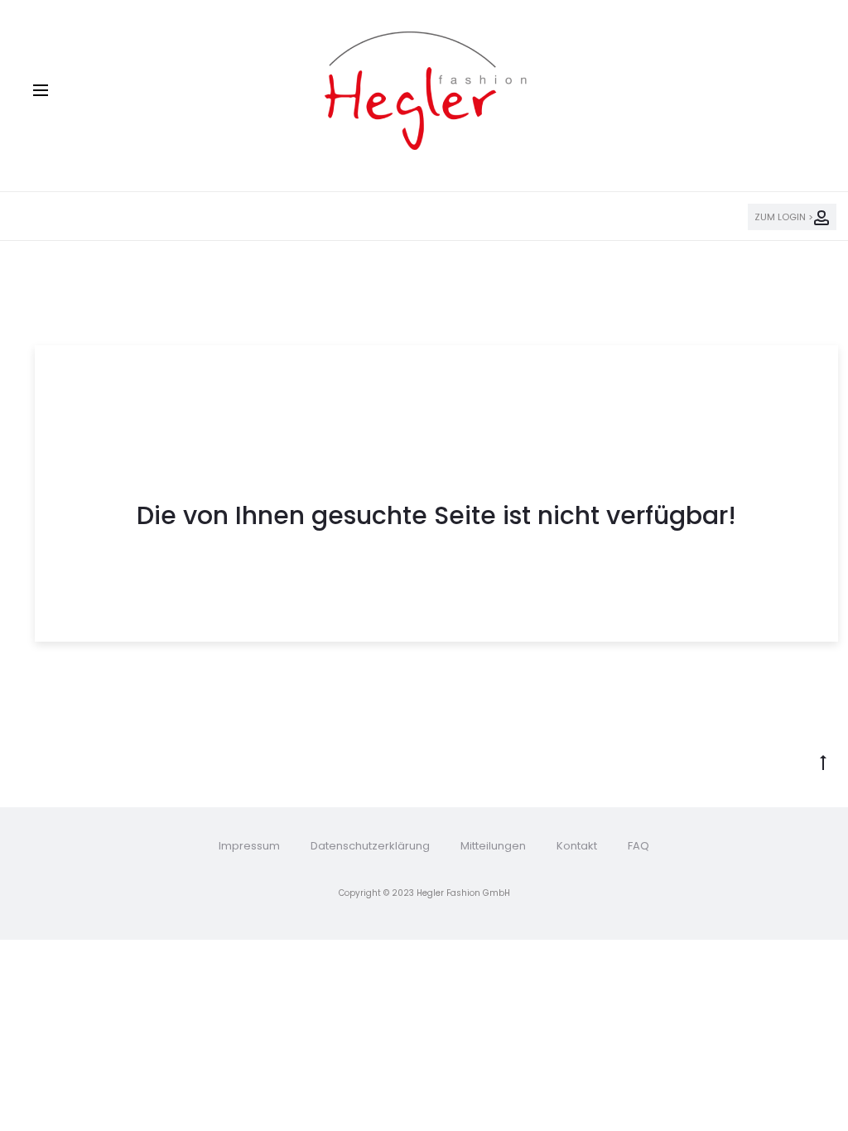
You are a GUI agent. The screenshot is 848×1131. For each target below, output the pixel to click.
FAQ (638, 846)
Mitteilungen (493, 846)
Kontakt (576, 846)
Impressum (249, 846)
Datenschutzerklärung (370, 846)
